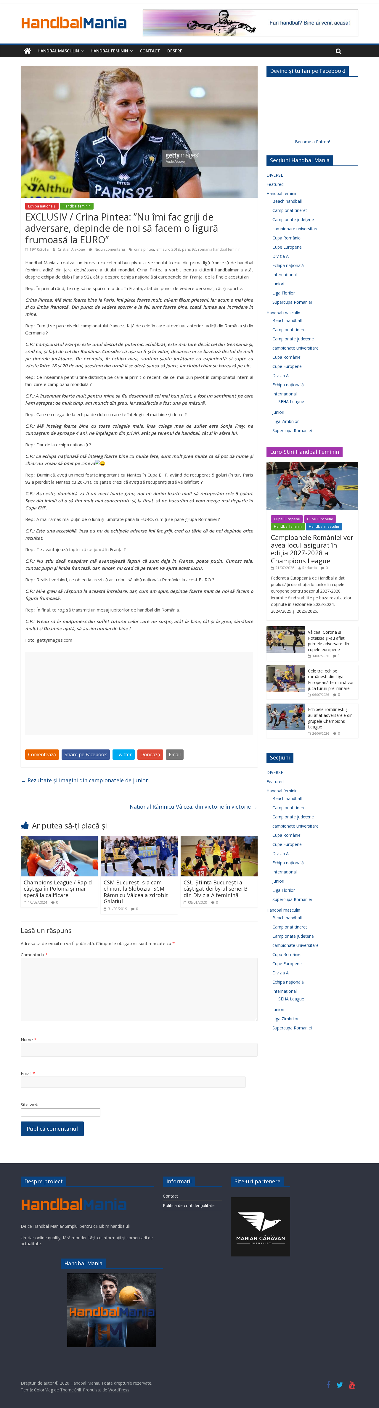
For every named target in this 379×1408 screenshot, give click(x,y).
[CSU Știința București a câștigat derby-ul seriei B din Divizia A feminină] (219, 839)
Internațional (284, 274)
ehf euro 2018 (168, 249)
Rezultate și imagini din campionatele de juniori (85, 780)
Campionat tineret (289, 210)
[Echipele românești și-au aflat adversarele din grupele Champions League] (285, 706)
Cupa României (286, 238)
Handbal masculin (58, 51)
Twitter (123, 754)
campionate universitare (295, 228)
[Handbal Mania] (27, 51)
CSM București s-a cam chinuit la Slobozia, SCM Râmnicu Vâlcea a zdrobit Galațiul (136, 892)
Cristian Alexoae (72, 249)
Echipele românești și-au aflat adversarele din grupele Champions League (330, 718)
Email (175, 754)
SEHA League (291, 401)
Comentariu (34, 955)
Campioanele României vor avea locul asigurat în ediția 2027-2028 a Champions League (312, 549)
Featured (275, 184)
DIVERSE (274, 175)
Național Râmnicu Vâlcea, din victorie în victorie (194, 806)
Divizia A (280, 256)
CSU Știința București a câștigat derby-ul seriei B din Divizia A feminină (216, 889)
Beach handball (287, 201)
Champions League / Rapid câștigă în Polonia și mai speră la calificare (58, 889)
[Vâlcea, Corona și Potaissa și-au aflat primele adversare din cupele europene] (285, 629)
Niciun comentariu (109, 249)
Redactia (309, 567)
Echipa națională (42, 206)
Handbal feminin (109, 51)
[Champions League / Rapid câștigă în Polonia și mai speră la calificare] (59, 839)
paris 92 (189, 249)
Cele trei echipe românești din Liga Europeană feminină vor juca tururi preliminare (331, 679)
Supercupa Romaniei (292, 302)
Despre (174, 51)
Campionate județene (293, 219)
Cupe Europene (287, 247)
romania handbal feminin (219, 249)
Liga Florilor (283, 293)
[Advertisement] (139, 693)
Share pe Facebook (86, 754)
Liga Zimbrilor (285, 421)
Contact (150, 51)
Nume (28, 1039)
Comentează (42, 754)
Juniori (278, 284)
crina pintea (144, 249)
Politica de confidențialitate (189, 1205)
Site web (29, 1104)
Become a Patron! (312, 141)
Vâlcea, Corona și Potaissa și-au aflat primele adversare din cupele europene (328, 640)
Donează (150, 754)
